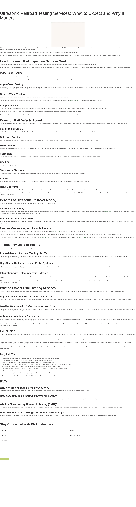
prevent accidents (108, 211)
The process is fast (56, 231)
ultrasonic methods (74, 100)
